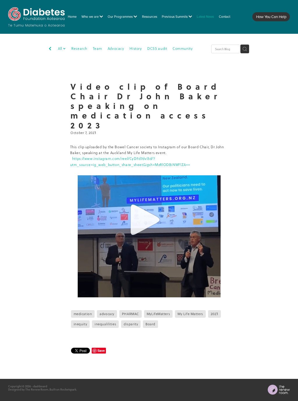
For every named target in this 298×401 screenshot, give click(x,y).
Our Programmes (121, 16)
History (136, 48)
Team (97, 48)
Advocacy (116, 48)
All (60, 48)
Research (79, 48)
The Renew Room (36, 389)
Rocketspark (68, 389)
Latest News (205, 16)
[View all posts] (50, 49)
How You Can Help (271, 16)
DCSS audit (157, 48)
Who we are (90, 16)
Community (183, 48)
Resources (149, 16)
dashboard (40, 386)
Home (72, 16)
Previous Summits (175, 16)
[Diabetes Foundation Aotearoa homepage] (36, 17)
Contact (224, 16)
